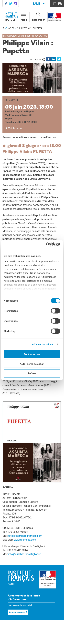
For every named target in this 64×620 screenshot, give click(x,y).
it (54, 3)
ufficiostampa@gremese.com (25, 535)
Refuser (32, 373)
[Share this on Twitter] (59, 59)
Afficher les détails (43, 344)
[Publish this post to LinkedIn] (53, 59)
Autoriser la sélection (32, 363)
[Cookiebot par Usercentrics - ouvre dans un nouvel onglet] (46, 244)
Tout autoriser (32, 354)
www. (17, 539)
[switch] (55, 311)
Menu (24, 19)
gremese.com (28, 539)
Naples (10, 28)
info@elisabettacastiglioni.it (24, 554)
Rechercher (38, 19)
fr (60, 3)
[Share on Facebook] (48, 59)
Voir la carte (15, 128)
